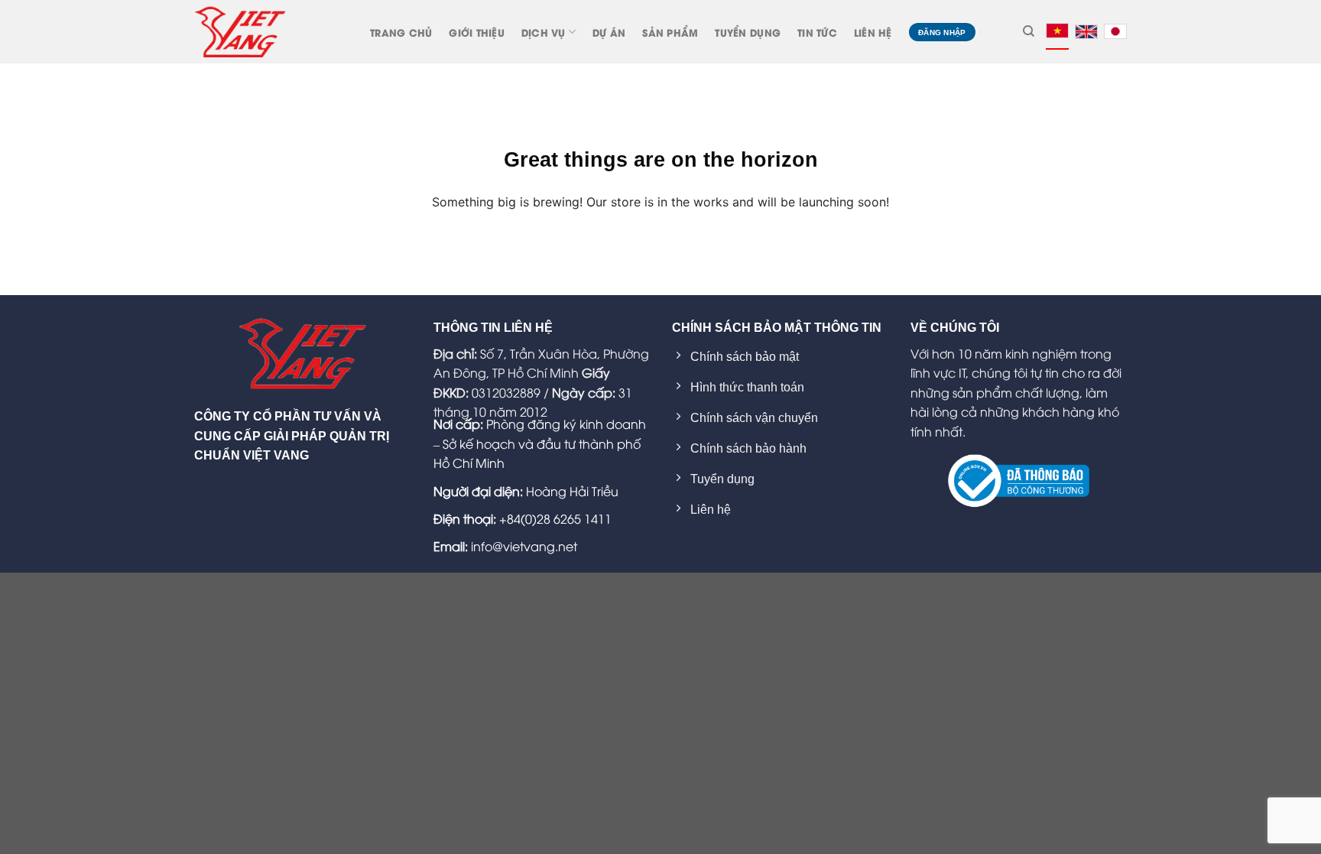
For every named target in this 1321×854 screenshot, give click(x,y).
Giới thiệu (477, 32)
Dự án (608, 32)
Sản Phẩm (670, 32)
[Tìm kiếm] (1028, 31)
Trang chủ (401, 32)
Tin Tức (817, 32)
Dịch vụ (543, 32)
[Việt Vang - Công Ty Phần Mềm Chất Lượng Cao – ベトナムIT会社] (240, 31)
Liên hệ (873, 32)
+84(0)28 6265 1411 (555, 518)
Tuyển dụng (748, 32)
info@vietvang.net (524, 545)
